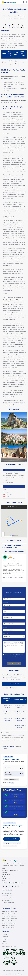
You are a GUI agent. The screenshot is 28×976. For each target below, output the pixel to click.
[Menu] (25, 2)
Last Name (5, 602)
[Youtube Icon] (12, 886)
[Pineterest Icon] (15, 886)
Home (4, 746)
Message (5, 639)
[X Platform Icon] (9, 886)
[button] (14, 546)
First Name (6, 596)
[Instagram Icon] (3, 886)
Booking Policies (16, 654)
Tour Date (5, 633)
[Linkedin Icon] (18, 886)
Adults (5, 621)
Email (4, 608)
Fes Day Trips (10, 746)
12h (12, 782)
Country (5, 614)
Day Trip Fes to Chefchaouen (10, 687)
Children (5, 627)
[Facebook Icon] (6, 886)
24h (10, 782)
